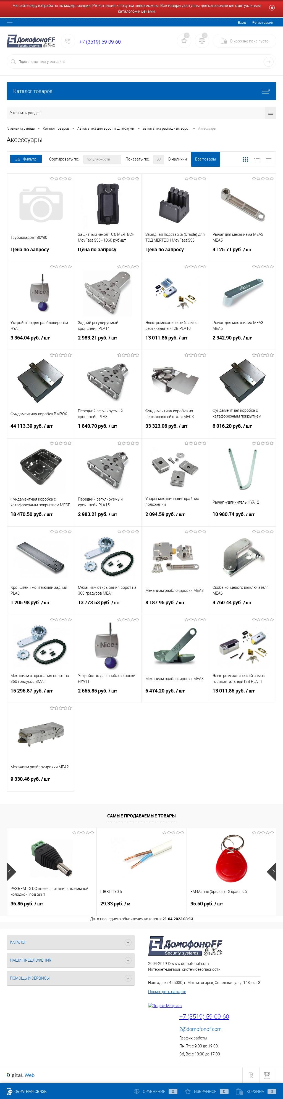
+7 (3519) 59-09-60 (100, 42)
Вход (242, 22)
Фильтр (29, 159)
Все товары (205, 159)
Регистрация (262, 22)
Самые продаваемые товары (141, 816)
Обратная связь (30, 1091)
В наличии (177, 159)
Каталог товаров (33, 91)
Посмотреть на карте (167, 992)
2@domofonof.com (200, 1029)
